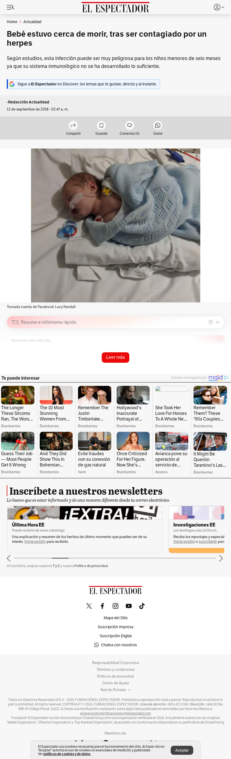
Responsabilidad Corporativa (115, 663)
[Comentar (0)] (129, 126)
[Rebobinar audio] (201, 362)
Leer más (115, 357)
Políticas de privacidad (115, 676)
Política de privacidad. (91, 566)
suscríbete (207, 541)
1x (218, 362)
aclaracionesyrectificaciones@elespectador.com (115, 713)
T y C (56, 566)
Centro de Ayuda (115, 683)
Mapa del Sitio (116, 617)
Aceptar (182, 750)
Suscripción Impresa (115, 626)
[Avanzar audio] (209, 362)
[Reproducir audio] (15, 354)
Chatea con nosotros (119, 644)
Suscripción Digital (116, 635)
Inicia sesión (34, 541)
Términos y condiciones (116, 670)
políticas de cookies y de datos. (67, 754)
